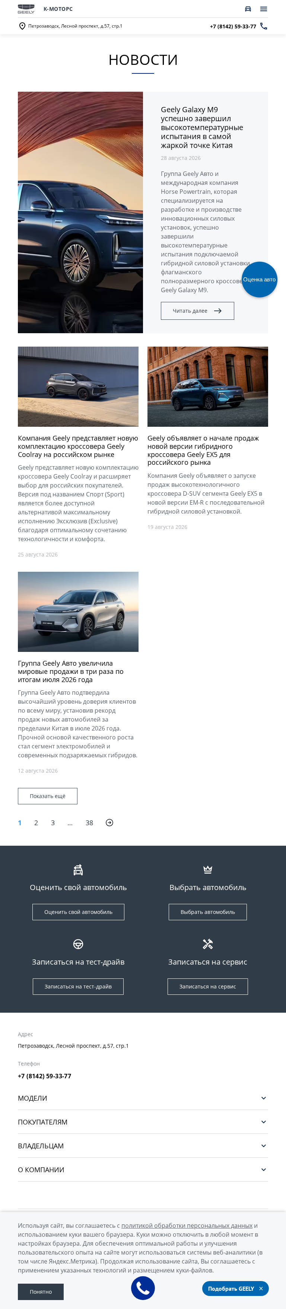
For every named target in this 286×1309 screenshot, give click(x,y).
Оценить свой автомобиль (78, 911)
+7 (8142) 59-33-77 (44, 1076)
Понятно (41, 1291)
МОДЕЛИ (32, 1098)
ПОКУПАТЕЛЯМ (42, 1121)
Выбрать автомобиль (208, 911)
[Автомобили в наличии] (248, 9)
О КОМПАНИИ (41, 1169)
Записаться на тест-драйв (78, 986)
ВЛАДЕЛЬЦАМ (41, 1145)
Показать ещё (48, 795)
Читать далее (190, 310)
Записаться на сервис (207, 986)
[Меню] (263, 8)
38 (89, 822)
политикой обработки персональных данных (186, 1225)
